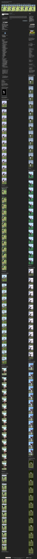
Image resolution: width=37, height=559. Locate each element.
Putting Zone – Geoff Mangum (31, 56)
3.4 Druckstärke (3, 45)
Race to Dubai (30, 64)
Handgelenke (31, 43)
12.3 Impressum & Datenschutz (5, 67)
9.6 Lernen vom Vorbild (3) (4, 62)
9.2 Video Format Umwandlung (5, 60)
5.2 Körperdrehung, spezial (4, 48)
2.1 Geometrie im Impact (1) (5, 41)
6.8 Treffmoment (3, 54)
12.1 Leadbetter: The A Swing (5, 66)
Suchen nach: (3, 13)
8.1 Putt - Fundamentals (4, 58)
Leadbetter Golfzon (30, 54)
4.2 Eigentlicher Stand (4, 46)
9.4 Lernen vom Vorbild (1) (4, 61)
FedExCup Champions (31, 60)
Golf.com (30, 52)
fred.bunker (10, 14)
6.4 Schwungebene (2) (4, 52)
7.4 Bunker (3, 57)
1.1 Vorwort (3, 40)
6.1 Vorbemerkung (4, 50)
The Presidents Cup (31, 61)
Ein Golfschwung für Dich (7, 1)
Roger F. (29, 44)
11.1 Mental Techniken (4, 65)
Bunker (10, 13)
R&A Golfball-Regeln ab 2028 (5, 76)
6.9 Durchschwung (4, 55)
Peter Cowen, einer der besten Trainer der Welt (32, 44)
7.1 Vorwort (3, 56)
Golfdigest (30, 53)
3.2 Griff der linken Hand (4, 44)
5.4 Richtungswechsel (4, 49)
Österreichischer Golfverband (31, 55)
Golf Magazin (30, 50)
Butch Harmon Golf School (31, 48)
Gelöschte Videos (30, 40)
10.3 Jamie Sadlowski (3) (4, 64)
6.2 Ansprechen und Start (4, 51)
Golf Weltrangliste (30, 51)
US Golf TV (30, 57)
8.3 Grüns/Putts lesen (4, 59)
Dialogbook (31, 45)
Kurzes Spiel (13, 14)
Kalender (30, 13)
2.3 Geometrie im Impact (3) (5, 42)
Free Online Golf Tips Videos (31, 49)
